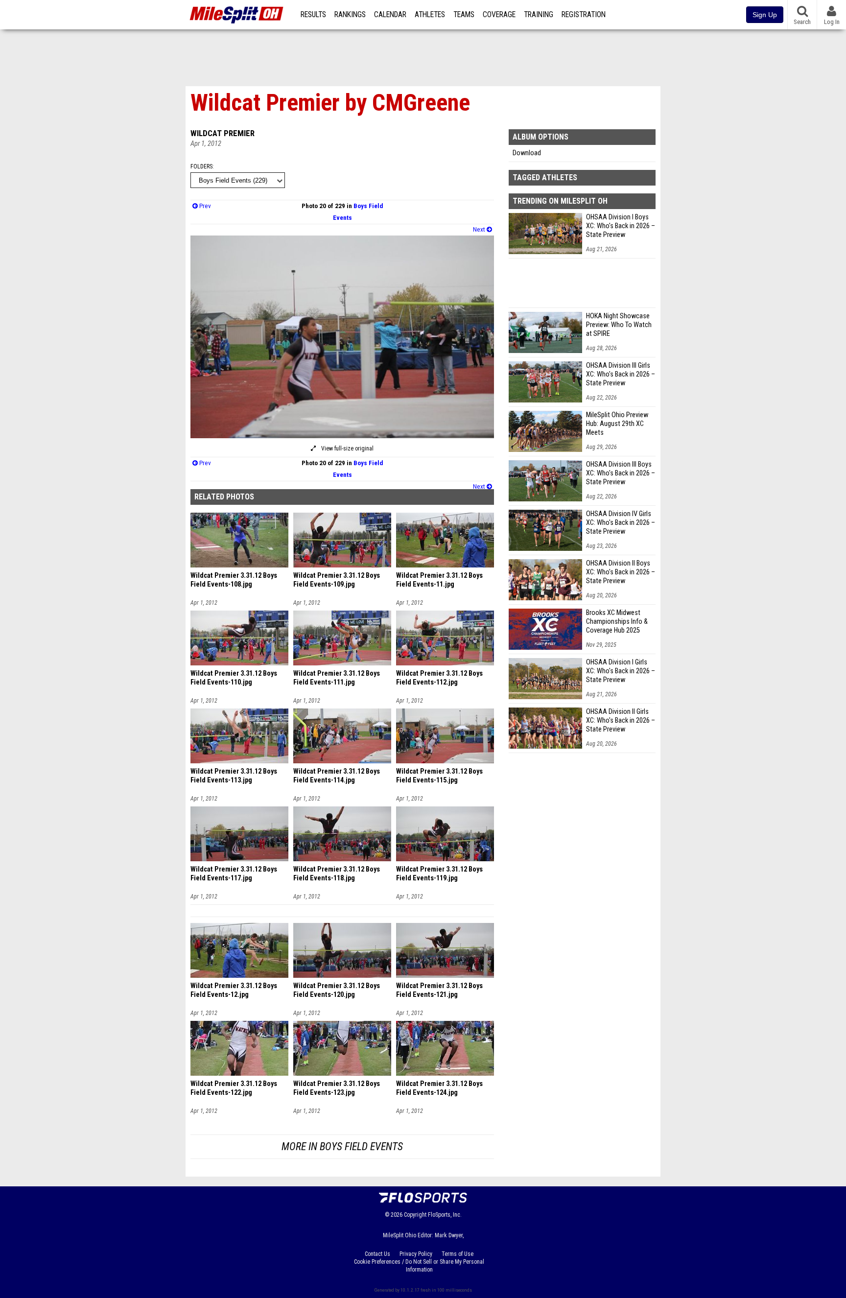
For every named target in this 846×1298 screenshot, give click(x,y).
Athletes (430, 14)
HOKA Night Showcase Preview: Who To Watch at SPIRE (619, 325)
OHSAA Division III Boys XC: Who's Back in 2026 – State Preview (620, 473)
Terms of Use (457, 1254)
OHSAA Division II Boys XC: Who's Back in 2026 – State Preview (620, 572)
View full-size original (347, 448)
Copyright (415, 1214)
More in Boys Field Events (342, 1146)
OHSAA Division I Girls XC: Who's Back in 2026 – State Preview (620, 671)
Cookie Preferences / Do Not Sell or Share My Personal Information (419, 1265)
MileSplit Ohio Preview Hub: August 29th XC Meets (617, 424)
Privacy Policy (416, 1254)
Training (538, 14)
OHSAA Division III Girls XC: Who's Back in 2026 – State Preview (620, 374)
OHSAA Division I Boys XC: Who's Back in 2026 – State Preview (620, 226)
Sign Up (764, 15)
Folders (201, 166)
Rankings (350, 14)
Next (480, 229)
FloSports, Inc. (445, 1214)
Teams (463, 14)
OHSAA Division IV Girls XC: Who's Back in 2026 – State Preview (620, 523)
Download (527, 153)
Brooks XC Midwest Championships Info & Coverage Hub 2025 (617, 622)
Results (313, 14)
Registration (584, 14)
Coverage (499, 14)
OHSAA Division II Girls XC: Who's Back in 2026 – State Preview (620, 720)
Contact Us (377, 1254)
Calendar (390, 14)
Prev (204, 206)
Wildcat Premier (222, 133)
